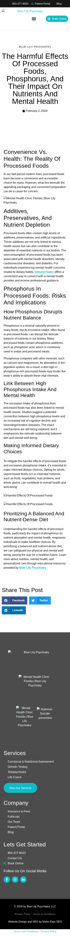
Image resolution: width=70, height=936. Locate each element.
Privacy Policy (48, 931)
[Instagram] (15, 879)
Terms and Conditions (26, 931)
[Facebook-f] (7, 879)
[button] (34, 18)
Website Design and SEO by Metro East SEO (35, 921)
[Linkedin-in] (23, 879)
